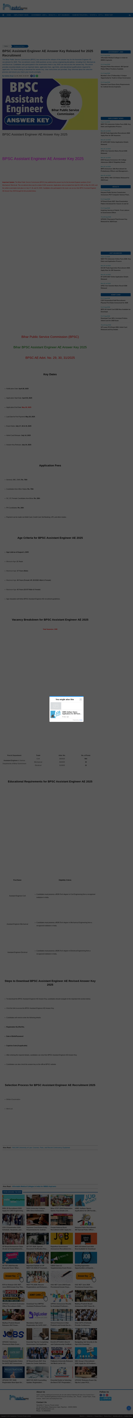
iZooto (81, 720)
